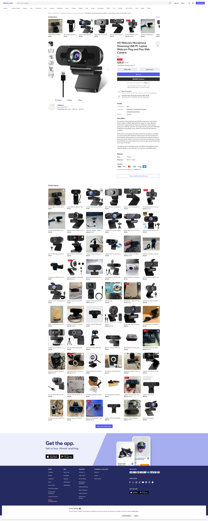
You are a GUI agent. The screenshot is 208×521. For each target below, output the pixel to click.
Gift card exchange (53, 488)
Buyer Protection (83, 490)
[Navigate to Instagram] (136, 482)
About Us (96, 472)
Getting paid (67, 482)
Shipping (66, 478)
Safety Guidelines (83, 487)
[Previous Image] (57, 69)
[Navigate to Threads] (149, 482)
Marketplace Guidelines (82, 482)
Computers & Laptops (65, 13)
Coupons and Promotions (51, 492)
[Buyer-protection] (134, 65)
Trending (50, 472)
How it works (51, 485)
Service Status (82, 478)
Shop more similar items (104, 426)
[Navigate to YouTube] (142, 482)
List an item (200, 3)
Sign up (176, 3)
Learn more (153, 93)
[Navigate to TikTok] (139, 482)
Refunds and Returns (82, 497)
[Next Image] (108, 69)
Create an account (53, 496)
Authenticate (67, 485)
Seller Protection (83, 493)
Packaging (66, 475)
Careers (96, 475)
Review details (126, 516)
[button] (189, 3)
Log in (182, 3)
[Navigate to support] (131, 472)
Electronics (56, 13)
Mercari (50, 13)
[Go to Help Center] (123, 106)
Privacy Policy (135, 511)
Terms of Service (145, 87)
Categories (51, 478)
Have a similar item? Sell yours (138, 176)
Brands (50, 475)
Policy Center (97, 478)
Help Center (82, 475)
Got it (136, 516)
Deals (49, 482)
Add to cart (149, 69)
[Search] (170, 3)
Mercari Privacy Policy (132, 87)
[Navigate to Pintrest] (146, 482)
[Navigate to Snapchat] (152, 482)
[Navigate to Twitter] (133, 482)
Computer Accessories (78, 13)
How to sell (66, 472)
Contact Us (81, 472)
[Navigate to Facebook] (129, 482)
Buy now (138, 74)
